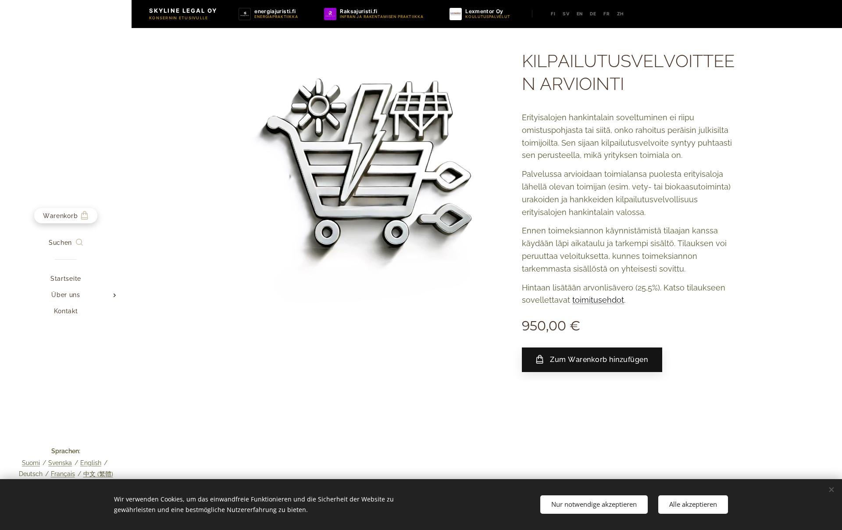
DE (593, 13)
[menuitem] (66, 279)
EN (580, 13)
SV (566, 13)
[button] (65, 242)
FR (606, 13)
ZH (620, 13)
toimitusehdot (598, 299)
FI (553, 13)
